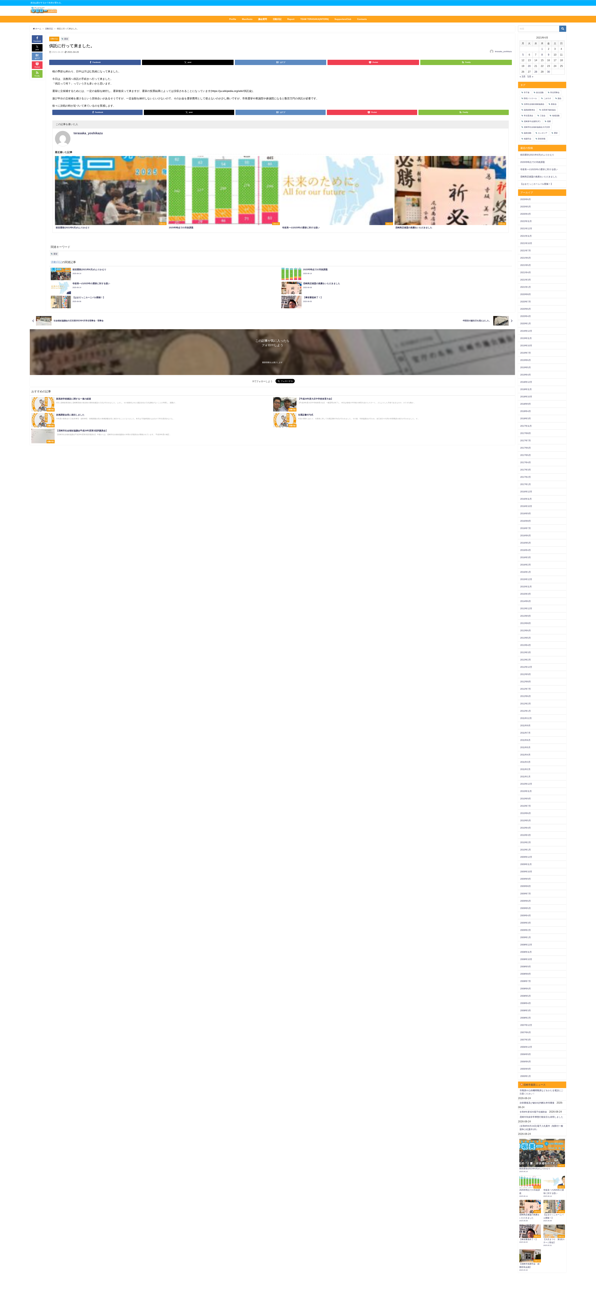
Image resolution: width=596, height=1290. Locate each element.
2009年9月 (525, 879)
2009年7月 (525, 893)
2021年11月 (526, 236)
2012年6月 (525, 696)
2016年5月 (525, 543)
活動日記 (277, 19)
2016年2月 (525, 565)
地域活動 (556, 116)
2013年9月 (525, 616)
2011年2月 (525, 769)
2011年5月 (525, 747)
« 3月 (523, 76)
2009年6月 (525, 901)
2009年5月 (525, 908)
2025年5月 (525, 207)
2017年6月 (525, 448)
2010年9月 (525, 798)
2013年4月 (525, 645)
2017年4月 (525, 462)
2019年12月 (526, 331)
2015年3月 (525, 594)
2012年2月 (525, 704)
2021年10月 (526, 243)
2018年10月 (526, 396)
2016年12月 (526, 491)
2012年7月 (525, 689)
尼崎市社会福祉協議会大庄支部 (537, 127)
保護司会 (527, 139)
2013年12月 (526, 608)
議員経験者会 (529, 110)
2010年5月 (525, 820)
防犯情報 (541, 139)
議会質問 (262, 19)
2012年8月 (525, 681)
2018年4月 (525, 411)
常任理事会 (555, 92)
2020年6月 (525, 309)
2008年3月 (525, 1010)
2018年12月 (526, 382)
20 (529, 66)
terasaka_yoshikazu (503, 51)
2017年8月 (525, 433)
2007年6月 (525, 1032)
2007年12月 (526, 1025)
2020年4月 (525, 316)
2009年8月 (525, 886)
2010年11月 (526, 791)
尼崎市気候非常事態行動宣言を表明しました (541, 1117)
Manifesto (247, 19)
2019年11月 (526, 338)
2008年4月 (525, 1003)
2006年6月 (525, 1061)
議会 (559, 98)
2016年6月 (525, 535)
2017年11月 (526, 426)
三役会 (542, 116)
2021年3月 (525, 280)
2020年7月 (525, 301)
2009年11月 (526, 864)
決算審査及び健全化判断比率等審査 (537, 1103)
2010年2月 (525, 842)
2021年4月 (525, 272)
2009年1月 (525, 937)
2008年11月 (526, 952)
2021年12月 (526, 228)
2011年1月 (525, 776)
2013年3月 (525, 652)
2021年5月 (525, 265)
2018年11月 (526, 389)
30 (548, 71)
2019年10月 (526, 345)
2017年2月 (525, 477)
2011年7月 (525, 733)
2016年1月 (525, 572)
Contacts (362, 19)
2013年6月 (525, 630)
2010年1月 (525, 850)
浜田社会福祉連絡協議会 (534, 104)
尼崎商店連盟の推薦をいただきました (538, 177)
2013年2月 (525, 660)
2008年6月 (525, 988)
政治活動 (540, 92)
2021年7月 (525, 250)
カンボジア (542, 133)
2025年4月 (525, 214)
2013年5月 (525, 638)
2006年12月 (526, 1047)
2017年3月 (525, 470)
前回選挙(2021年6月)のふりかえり (537, 155)
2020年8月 (525, 294)
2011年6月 (525, 740)
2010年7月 (525, 806)
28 (535, 71)
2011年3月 (525, 762)
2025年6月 (525, 199)
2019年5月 (525, 367)
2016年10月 (526, 506)
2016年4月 (525, 550)
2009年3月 (525, 923)
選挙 (66, 39)
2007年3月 (525, 1040)
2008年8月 (525, 974)
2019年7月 (525, 353)
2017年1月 (525, 484)
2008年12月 (526, 945)
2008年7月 (525, 981)
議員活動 (527, 133)
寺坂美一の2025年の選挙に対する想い (539, 169)
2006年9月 (525, 1054)
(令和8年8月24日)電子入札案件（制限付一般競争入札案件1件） (541, 1127)
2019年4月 (525, 375)
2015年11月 (526, 586)
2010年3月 (525, 835)
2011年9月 (525, 725)
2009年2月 (525, 930)
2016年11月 (526, 499)
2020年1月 (525, 323)
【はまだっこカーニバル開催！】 (536, 184)
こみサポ (547, 98)
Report (290, 19)
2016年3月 (525, 557)
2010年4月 (525, 828)
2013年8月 (525, 623)
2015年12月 (526, 579)
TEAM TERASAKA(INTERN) (314, 19)
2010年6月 (525, 813)
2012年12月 (526, 667)
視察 (549, 121)
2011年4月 (525, 755)
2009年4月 (525, 915)
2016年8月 (525, 521)
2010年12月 (526, 784)
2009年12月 (526, 857)
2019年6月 (525, 360)
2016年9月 (525, 513)
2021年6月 (525, 258)
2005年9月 (525, 1069)
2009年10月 (526, 871)
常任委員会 (528, 116)
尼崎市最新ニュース (534, 1084)
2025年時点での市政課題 (532, 162)
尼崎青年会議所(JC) (532, 121)
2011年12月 (526, 718)
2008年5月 (525, 996)
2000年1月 (525, 1076)
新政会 (554, 104)
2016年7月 (525, 528)
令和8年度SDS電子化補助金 (533, 1112)
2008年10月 (526, 959)
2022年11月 (526, 221)
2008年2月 (525, 1018)
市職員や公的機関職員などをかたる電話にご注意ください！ (541, 1092)
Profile (232, 19)
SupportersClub (342, 19)
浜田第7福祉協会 (549, 110)
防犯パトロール (530, 98)
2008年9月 (525, 966)
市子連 (526, 92)
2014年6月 (525, 601)
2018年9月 (525, 404)
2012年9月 (525, 674)
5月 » (530, 76)
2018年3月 (525, 418)
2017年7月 (525, 440)
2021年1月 (525, 287)
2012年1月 (525, 711)
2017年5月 (525, 455)
